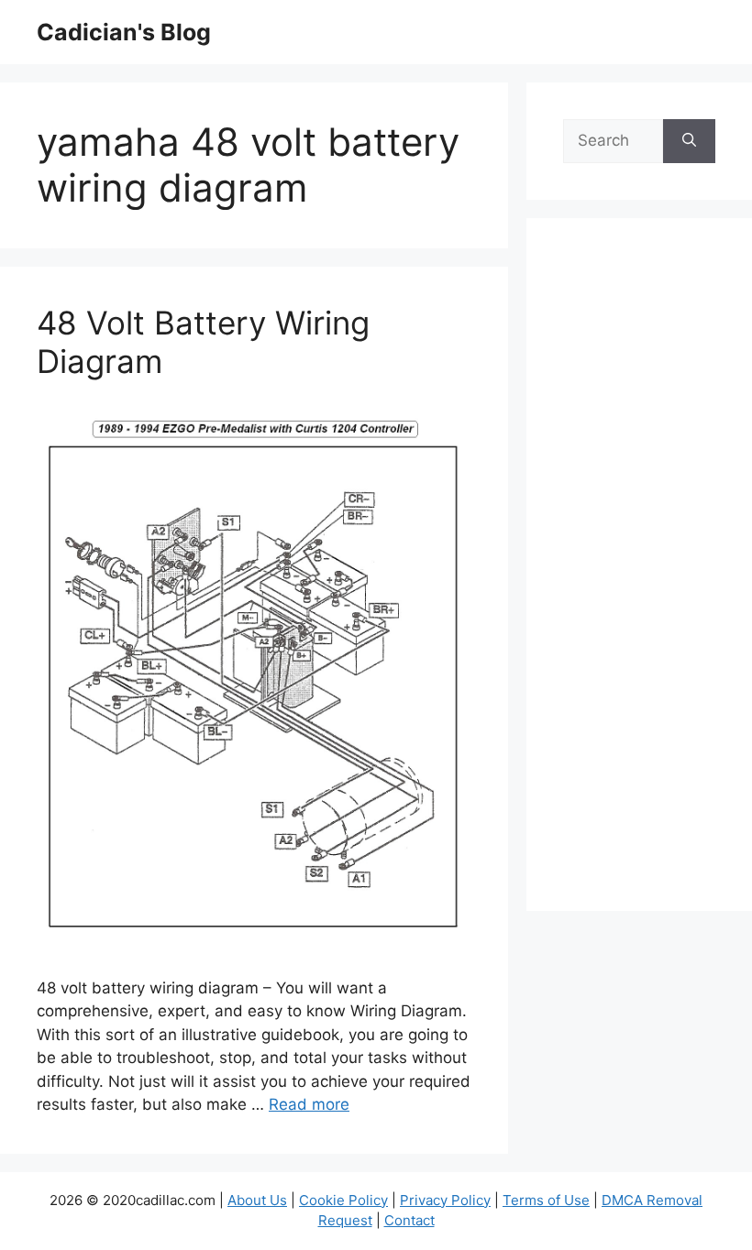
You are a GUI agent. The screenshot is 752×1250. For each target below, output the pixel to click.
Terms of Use (546, 1200)
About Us (257, 1200)
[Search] (689, 141)
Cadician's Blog (124, 32)
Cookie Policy (343, 1200)
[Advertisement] (639, 576)
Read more (309, 1104)
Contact (409, 1220)
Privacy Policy (445, 1200)
